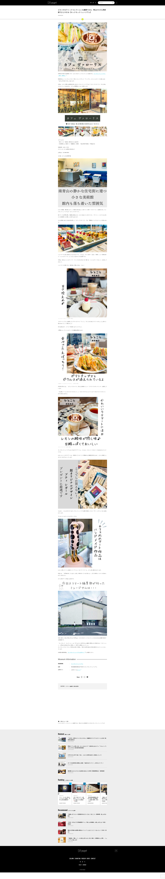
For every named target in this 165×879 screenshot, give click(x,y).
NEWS (88, 858)
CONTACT (93, 858)
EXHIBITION (78, 858)
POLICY (80, 864)
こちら (78, 669)
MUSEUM (83, 858)
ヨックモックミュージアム (77, 663)
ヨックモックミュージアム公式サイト (76, 652)
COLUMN (71, 858)
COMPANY (84, 864)
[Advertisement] (82, 704)
